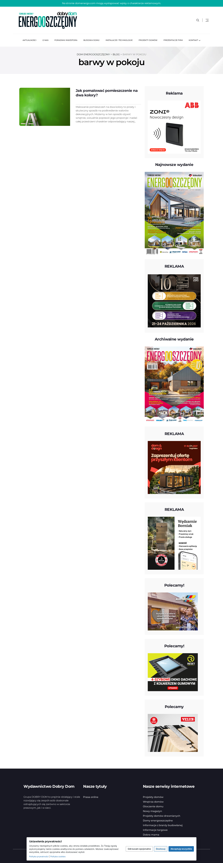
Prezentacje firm (173, 40)
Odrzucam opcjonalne (139, 849)
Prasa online (90, 797)
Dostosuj (160, 849)
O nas (45, 40)
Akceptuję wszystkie (181, 849)
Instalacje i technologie (119, 40)
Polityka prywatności (39, 856)
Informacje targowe (155, 830)
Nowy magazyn (152, 811)
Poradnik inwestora (65, 40)
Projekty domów (148, 40)
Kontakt (193, 40)
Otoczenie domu (153, 806)
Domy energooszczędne (158, 820)
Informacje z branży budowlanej (163, 825)
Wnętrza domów (153, 801)
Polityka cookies (58, 856)
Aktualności (29, 40)
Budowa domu (91, 40)
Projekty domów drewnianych (161, 815)
